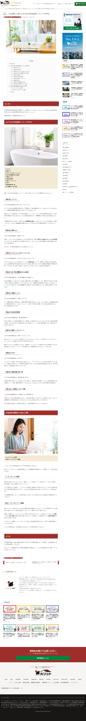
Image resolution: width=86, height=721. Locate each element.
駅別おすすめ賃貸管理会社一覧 (70, 186)
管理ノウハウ (67, 150)
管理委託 (66, 155)
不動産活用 (66, 172)
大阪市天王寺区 (64, 679)
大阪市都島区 (18, 679)
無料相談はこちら (43, 658)
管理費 (65, 183)
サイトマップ (74, 682)
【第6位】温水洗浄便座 (18, 76)
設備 (65, 189)
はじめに (13, 63)
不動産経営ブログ (68, 167)
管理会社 (66, 164)
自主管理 (66, 158)
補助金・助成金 (67, 169)
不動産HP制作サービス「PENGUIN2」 (10, 688)
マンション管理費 (68, 161)
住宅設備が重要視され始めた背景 (19, 86)
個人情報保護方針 (65, 682)
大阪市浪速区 (72, 679)
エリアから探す (17, 682)
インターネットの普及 (18, 87)
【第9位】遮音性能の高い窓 (19, 82)
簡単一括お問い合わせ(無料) (72, 28)
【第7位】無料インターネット (19, 78)
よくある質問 (56, 682)
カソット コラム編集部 (10, 588)
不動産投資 (66, 181)
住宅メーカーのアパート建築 (19, 89)
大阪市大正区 (55, 679)
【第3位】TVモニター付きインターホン (21, 71)
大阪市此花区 (33, 679)
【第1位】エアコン (17, 67)
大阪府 (6, 679)
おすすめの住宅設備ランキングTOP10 (20, 65)
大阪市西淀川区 (81, 679)
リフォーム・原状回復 (68, 192)
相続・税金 (66, 153)
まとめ (12, 92)
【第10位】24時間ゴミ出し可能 (20, 83)
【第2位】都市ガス (17, 69)
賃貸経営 (66, 178)
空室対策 (66, 175)
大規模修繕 (66, 147)
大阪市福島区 (25, 679)
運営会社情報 (26, 682)
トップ (10, 682)
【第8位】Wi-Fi (16, 80)
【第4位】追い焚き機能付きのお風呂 (21, 73)
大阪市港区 (48, 679)
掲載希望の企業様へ (36, 682)
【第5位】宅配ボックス (18, 74)
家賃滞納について (46, 682)
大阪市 (11, 679)
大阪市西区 (41, 679)
